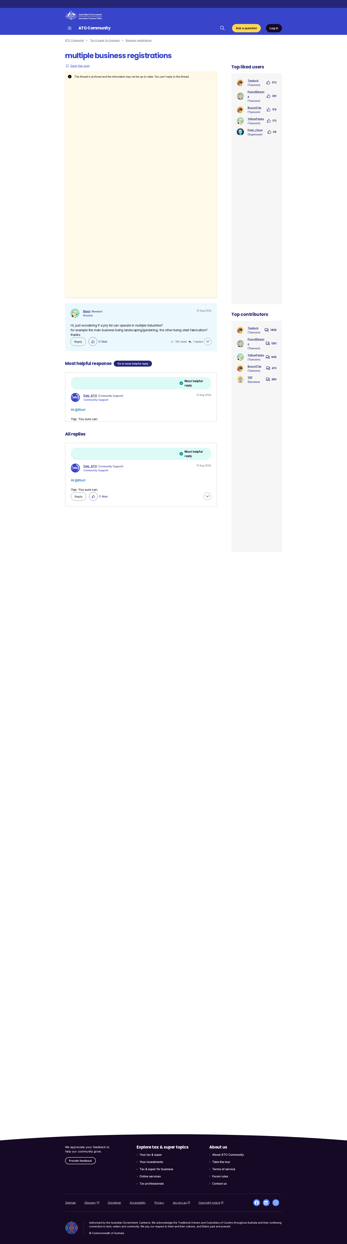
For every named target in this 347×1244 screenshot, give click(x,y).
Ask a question (246, 28)
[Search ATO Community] (222, 28)
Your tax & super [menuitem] (151, 1154)
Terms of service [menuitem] (223, 1169)
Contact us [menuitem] (219, 1183)
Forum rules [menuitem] (220, 1176)
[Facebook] (256, 1202)
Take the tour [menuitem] (221, 1162)
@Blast (80, 410)
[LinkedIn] (266, 1202)
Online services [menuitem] (150, 1176)
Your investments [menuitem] (151, 1162)
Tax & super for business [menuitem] (156, 1169)
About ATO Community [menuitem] (228, 1154)
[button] (207, 341)
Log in (274, 28)
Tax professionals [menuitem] (152, 1183)
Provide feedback (80, 1160)
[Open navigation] (69, 28)
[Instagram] (275, 1202)
